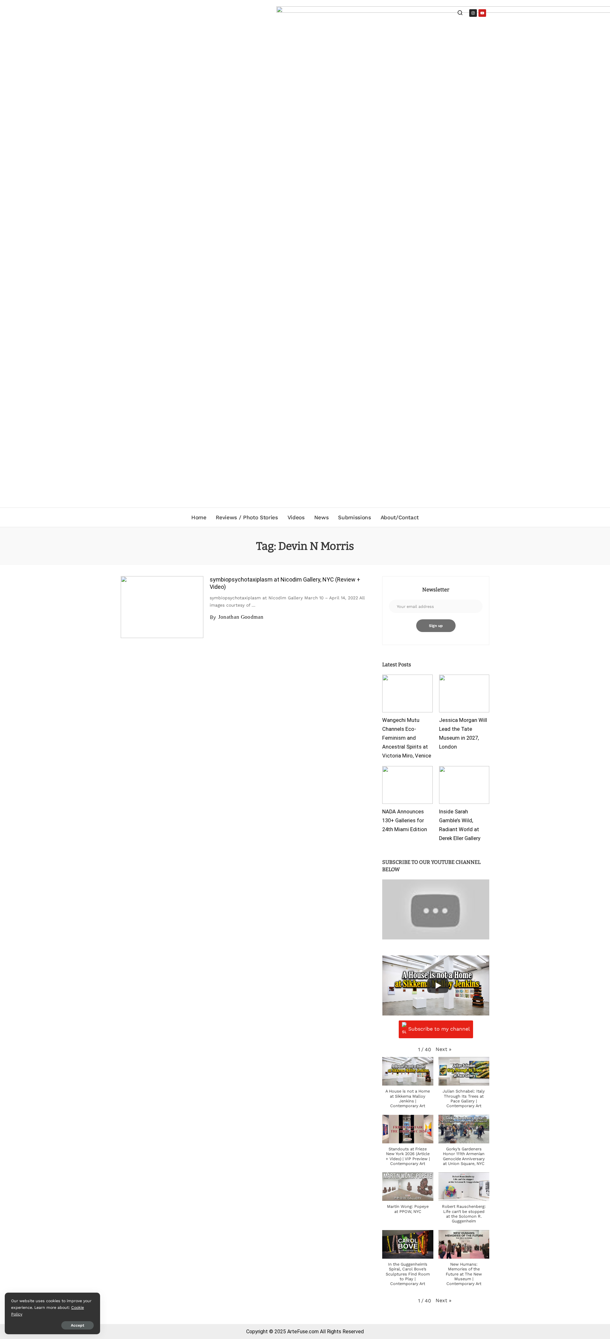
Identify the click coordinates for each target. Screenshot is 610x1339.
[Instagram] (473, 13)
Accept (77, 1325)
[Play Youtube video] (435, 909)
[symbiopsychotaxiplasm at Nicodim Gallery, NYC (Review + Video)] (162, 607)
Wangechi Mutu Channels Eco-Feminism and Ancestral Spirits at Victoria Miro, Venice (406, 737)
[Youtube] (482, 13)
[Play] (438, 985)
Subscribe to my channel (439, 1029)
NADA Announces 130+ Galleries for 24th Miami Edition (404, 820)
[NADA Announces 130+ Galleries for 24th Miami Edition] (407, 785)
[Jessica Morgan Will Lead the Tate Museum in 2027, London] (464, 693)
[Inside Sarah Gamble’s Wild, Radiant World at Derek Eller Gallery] (464, 785)
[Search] (460, 13)
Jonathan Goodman (241, 617)
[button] (443, 1049)
